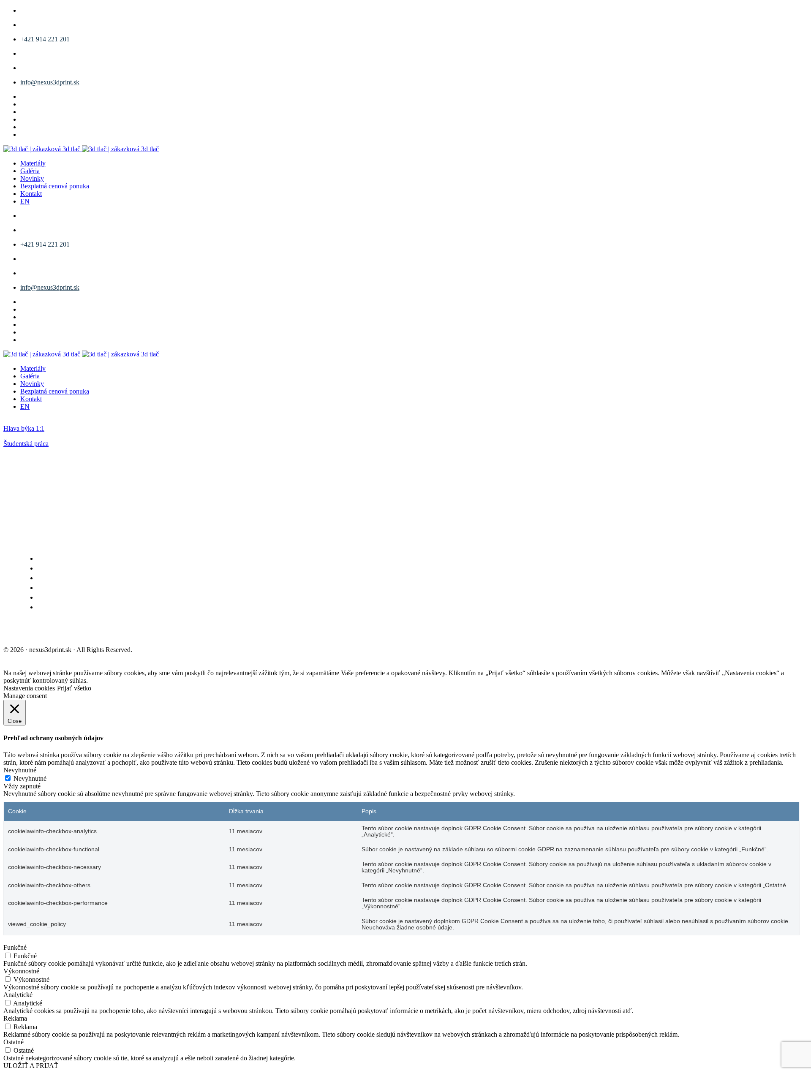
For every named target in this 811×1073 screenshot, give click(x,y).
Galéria (30, 170)
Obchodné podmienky (43, 631)
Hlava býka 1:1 (23, 428)
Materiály (33, 163)
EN (25, 201)
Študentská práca (26, 443)
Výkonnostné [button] (21, 971)
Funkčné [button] (15, 947)
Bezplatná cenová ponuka (54, 186)
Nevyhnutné (30, 778)
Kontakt (31, 193)
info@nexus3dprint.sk (49, 82)
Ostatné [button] (13, 1042)
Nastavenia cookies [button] (29, 688)
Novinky (32, 178)
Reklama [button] (15, 1018)
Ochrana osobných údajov (136, 631)
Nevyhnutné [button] (19, 770)
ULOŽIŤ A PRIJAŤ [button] (30, 1065)
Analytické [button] (18, 994)
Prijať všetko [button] (74, 688)
